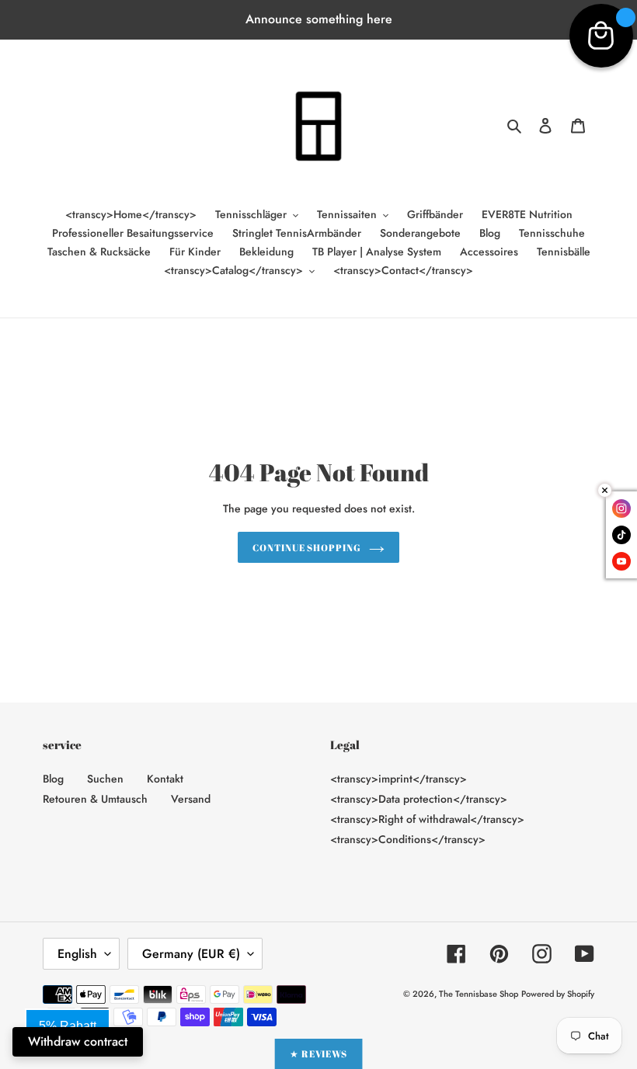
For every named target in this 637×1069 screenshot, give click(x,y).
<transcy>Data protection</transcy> (418, 799)
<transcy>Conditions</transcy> (408, 839)
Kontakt (165, 778)
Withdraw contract (77, 1041)
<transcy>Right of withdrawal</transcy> (427, 819)
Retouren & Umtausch (95, 799)
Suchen (105, 778)
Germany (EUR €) (191, 954)
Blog (53, 778)
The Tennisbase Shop (478, 993)
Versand (191, 799)
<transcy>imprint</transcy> (398, 778)
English (77, 954)
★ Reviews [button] (319, 1053)
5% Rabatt (67, 1026)
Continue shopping (306, 547)
